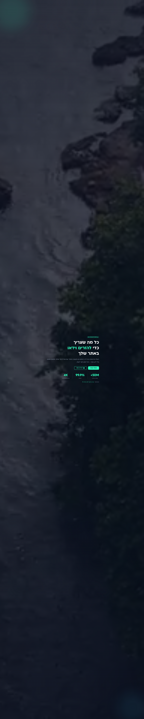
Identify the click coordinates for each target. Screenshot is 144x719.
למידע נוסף (79, 368)
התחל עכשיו (93, 368)
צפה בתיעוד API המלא (88, 382)
